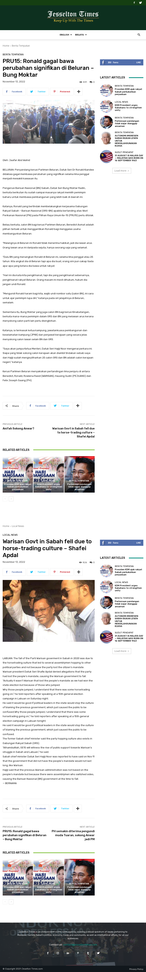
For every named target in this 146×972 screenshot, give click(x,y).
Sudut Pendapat (124, 152)
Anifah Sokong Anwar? (18, 428)
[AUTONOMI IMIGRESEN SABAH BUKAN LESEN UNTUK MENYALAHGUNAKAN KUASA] (106, 137)
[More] (79, 91)
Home (6, 45)
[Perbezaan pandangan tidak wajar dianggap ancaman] (79, 474)
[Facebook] (134, 2)
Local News (48, 481)
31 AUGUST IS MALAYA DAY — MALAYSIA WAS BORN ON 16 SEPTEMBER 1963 (129, 158)
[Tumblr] (88, 953)
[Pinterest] (78, 953)
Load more (120, 170)
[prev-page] (5, 498)
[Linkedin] (68, 953)
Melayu (79, 34)
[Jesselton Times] (73, 18)
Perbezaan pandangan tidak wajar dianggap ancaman (79, 486)
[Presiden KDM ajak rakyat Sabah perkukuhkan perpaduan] (18, 474)
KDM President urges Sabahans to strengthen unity (48, 486)
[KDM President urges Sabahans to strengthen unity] (48, 474)
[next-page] (11, 498)
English (64, 34)
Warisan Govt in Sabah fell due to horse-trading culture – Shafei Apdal (73, 432)
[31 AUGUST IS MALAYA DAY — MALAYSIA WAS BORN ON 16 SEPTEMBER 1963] (106, 156)
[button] (138, 35)
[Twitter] (140, 2)
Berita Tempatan (21, 45)
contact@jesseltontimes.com (80, 944)
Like (138, 62)
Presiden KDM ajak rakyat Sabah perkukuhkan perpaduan (18, 486)
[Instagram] (58, 953)
